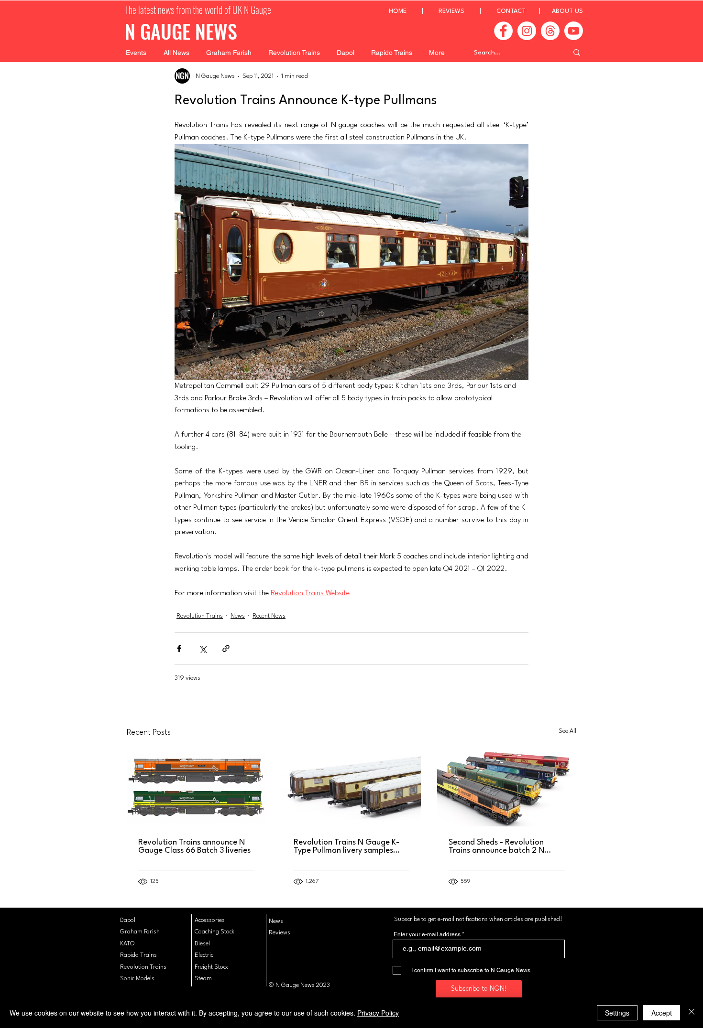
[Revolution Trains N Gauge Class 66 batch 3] (196, 787)
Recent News (269, 616)
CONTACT (511, 11)
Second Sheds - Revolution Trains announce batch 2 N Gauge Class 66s (496, 846)
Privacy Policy (378, 1012)
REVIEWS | (467, 11)
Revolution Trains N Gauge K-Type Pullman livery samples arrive (346, 846)
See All (567, 731)
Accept (661, 1012)
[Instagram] (526, 30)
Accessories (210, 920)
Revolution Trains (199, 616)
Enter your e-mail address (427, 934)
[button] (136, 52)
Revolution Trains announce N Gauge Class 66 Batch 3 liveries (194, 846)
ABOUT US (567, 11)
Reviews (279, 933)
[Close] (691, 1012)
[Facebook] (503, 30)
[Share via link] (226, 648)
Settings (617, 1012)
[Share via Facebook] (179, 648)
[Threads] (550, 30)
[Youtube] (573, 30)
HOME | (414, 11)
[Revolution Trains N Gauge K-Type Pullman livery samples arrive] (351, 788)
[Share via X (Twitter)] (202, 648)
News (238, 616)
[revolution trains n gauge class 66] (506, 787)
